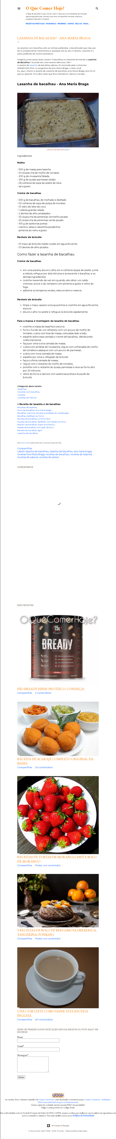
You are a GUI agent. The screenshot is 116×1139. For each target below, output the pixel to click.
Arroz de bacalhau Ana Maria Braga (34, 410)
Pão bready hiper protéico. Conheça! (50, 689)
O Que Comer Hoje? (45, 8)
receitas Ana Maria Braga (31, 454)
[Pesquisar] (97, 8)
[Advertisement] (58, 569)
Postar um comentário (48, 865)
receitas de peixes (49, 457)
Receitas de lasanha (27, 407)
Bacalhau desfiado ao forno (30, 416)
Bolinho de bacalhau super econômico (36, 424)
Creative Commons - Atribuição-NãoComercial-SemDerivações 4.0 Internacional (74, 1100)
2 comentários (43, 693)
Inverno (62, 24)
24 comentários (43, 767)
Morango (51, 24)
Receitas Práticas (35, 24)
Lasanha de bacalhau (27, 433)
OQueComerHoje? (47, 1099)
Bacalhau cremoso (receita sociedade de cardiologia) (42, 413)
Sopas (71, 24)
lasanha (33, 65)
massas (21, 395)
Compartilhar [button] (24, 448)
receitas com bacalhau (29, 392)
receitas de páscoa (27, 457)
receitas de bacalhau (57, 454)
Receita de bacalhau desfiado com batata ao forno (41, 422)
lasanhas (22, 389)
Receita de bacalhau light (29, 430)
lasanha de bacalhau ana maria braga (71, 451)
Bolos (78, 24)
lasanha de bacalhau (37, 451)
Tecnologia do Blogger (60, 1125)
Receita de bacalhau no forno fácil (33, 419)
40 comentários (44, 1019)
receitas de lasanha (81, 454)
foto (67, 150)
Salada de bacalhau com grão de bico (35, 427)
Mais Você (25, 443)
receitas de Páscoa (27, 397)
